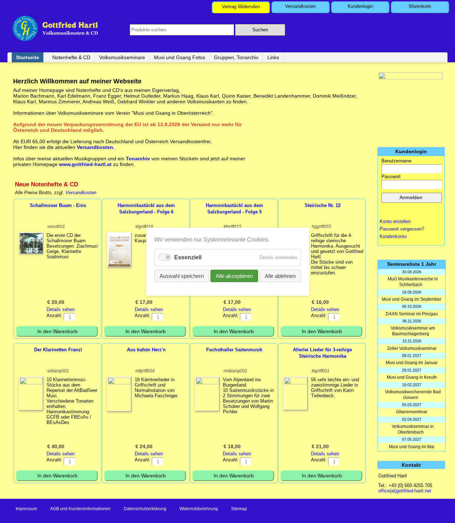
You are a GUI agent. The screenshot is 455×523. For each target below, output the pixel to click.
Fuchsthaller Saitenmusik (234, 349)
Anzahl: (54, 315)
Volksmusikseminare (122, 57)
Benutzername (396, 161)
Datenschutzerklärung (145, 508)
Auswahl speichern (182, 276)
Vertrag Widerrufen (241, 6)
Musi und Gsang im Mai (411, 446)
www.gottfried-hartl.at (85, 164)
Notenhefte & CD (71, 57)
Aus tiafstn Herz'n (146, 349)
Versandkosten (300, 6)
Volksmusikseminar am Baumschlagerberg (413, 331)
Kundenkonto (393, 236)
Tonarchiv (138, 158)
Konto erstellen (395, 221)
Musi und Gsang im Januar (412, 362)
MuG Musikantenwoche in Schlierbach (413, 281)
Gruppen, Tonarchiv (236, 57)
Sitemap (239, 508)
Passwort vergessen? (402, 229)
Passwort (391, 176)
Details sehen (61, 309)
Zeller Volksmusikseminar (412, 348)
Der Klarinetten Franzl (58, 349)
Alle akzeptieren (234, 276)
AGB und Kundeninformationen (80, 508)
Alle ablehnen (280, 276)
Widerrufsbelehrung (199, 508)
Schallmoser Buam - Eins (58, 205)
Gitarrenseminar (411, 411)
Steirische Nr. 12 (323, 205)
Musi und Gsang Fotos (179, 57)
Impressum (26, 508)
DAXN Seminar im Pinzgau (412, 313)
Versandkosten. (95, 147)
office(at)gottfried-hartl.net (404, 490)
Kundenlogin (360, 6)
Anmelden (411, 197)
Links (273, 57)
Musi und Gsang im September (411, 299)
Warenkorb (420, 6)
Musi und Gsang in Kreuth (412, 377)
